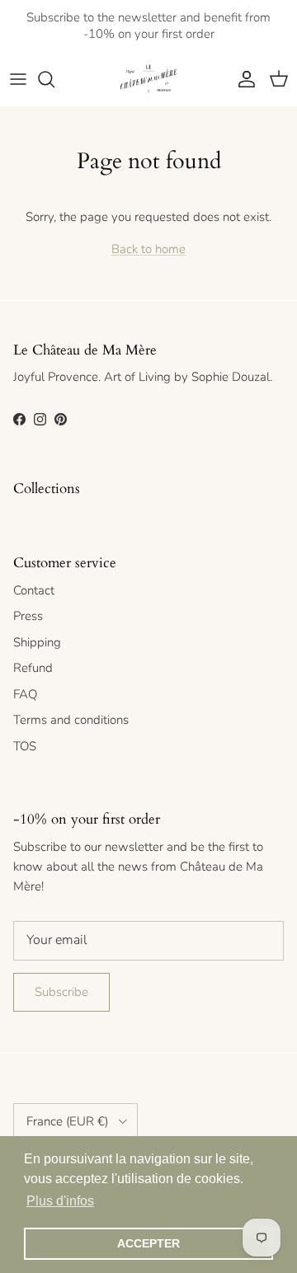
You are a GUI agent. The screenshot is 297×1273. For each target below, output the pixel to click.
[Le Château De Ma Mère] (149, 79)
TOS (24, 746)
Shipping (37, 642)
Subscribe (61, 992)
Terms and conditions (71, 720)
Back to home (148, 249)
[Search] (54, 79)
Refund (33, 668)
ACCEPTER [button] (148, 1243)
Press (28, 616)
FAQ (25, 694)
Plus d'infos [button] (60, 1201)
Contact (33, 590)
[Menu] (18, 79)
